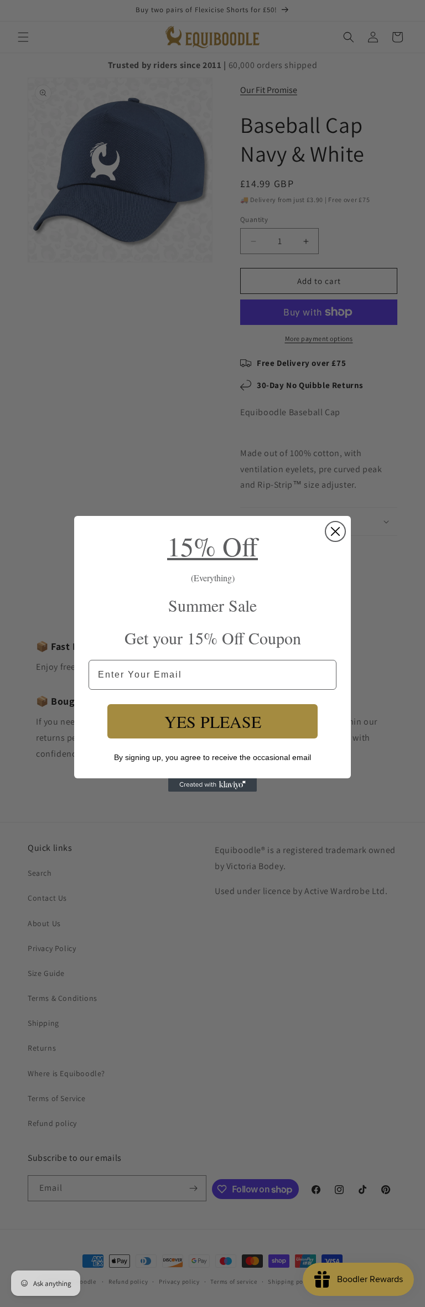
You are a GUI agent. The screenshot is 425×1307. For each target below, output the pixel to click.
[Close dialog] (335, 531)
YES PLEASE (212, 721)
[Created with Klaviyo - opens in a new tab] (212, 785)
